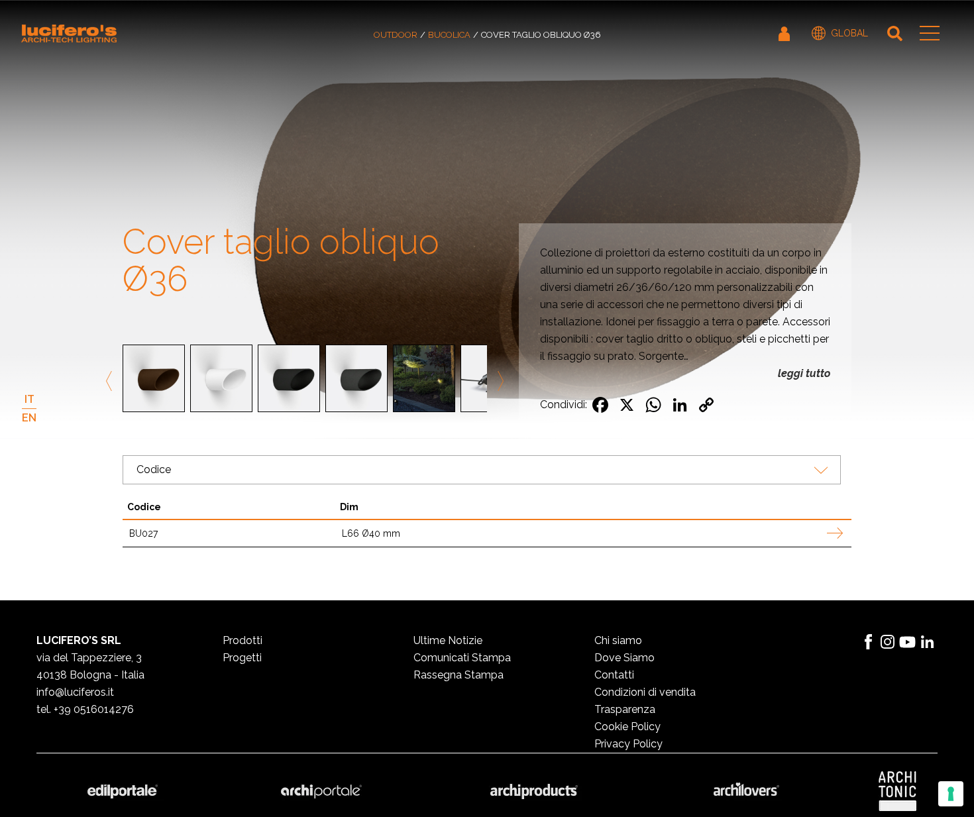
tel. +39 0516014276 (85, 709)
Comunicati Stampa (462, 657)
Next (498, 381)
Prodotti (242, 640)
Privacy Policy (628, 743)
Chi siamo (618, 640)
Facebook (868, 642)
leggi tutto (804, 373)
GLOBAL (849, 33)
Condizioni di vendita (645, 692)
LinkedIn (928, 642)
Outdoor (395, 35)
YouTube (908, 642)
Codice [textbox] (153, 469)
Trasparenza (624, 709)
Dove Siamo (624, 657)
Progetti (242, 657)
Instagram (888, 642)
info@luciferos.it (75, 692)
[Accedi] (785, 33)
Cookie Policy (627, 726)
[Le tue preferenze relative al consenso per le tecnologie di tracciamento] (950, 793)
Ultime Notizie (447, 640)
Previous (111, 381)
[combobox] (482, 469)
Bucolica (449, 35)
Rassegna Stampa (458, 675)
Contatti (614, 675)
